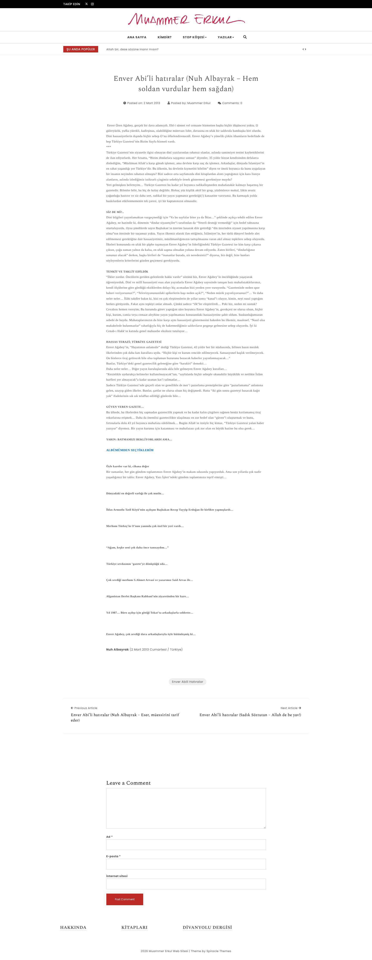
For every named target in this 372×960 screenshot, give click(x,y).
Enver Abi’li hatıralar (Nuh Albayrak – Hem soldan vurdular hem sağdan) (185, 84)
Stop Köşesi (193, 37)
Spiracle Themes (218, 951)
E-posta (113, 856)
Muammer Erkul (199, 103)
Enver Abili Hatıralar (187, 682)
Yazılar (225, 37)
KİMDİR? (165, 37)
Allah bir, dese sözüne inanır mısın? (132, 49)
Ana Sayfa (136, 37)
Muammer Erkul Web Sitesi (168, 951)
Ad (109, 837)
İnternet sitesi (117, 876)
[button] (303, 49)
